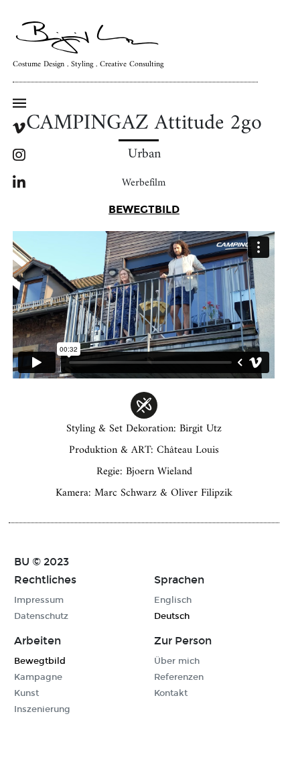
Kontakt (171, 693)
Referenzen (179, 677)
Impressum (39, 600)
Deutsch (172, 616)
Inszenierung (42, 709)
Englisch (173, 600)
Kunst (26, 693)
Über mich (177, 661)
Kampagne (38, 677)
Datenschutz (41, 616)
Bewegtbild (144, 209)
